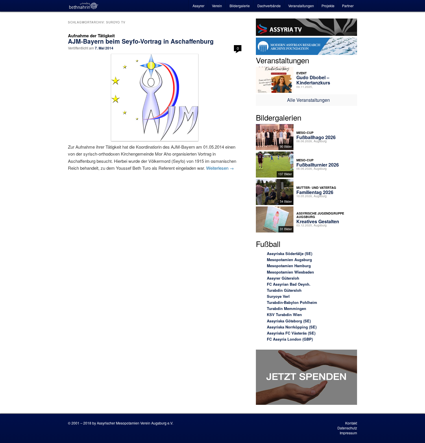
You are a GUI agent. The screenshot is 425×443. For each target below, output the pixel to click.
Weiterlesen (220, 168)
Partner (348, 5)
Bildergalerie (240, 5)
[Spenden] (306, 378)
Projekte (328, 5)
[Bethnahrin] (84, 6)
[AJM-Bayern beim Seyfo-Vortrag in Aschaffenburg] (154, 97)
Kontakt (351, 422)
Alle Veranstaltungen (308, 100)
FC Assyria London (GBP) (290, 339)
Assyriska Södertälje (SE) (289, 253)
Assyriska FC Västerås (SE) (291, 333)
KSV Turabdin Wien (284, 314)
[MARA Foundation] (306, 47)
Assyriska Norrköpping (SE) (292, 327)
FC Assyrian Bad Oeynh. (289, 284)
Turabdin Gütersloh (284, 290)
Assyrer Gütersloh (283, 278)
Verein (217, 5)
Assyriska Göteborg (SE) (289, 321)
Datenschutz (347, 427)
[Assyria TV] (306, 28)
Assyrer (198, 5)
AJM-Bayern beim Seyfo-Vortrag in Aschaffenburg (141, 41)
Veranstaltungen (301, 5)
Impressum (348, 432)
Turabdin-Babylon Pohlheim (292, 302)
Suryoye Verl (278, 296)
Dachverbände (269, 5)
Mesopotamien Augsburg (289, 259)
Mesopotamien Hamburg (289, 265)
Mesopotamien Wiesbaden (290, 272)
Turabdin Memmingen (286, 308)
